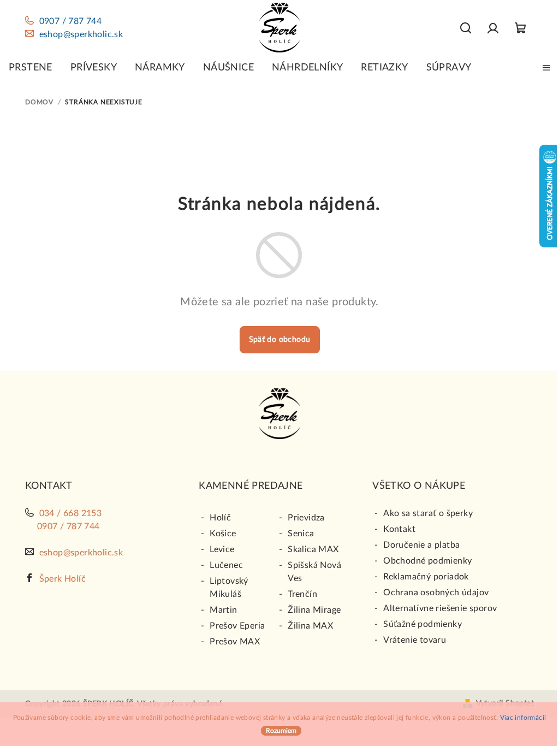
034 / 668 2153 (70, 513)
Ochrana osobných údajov (436, 592)
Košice (223, 533)
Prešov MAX (235, 641)
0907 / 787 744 (70, 21)
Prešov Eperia (237, 625)
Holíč (220, 517)
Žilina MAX (310, 625)
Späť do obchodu (280, 340)
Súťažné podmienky (422, 624)
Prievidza (306, 517)
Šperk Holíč (62, 579)
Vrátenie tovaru (414, 640)
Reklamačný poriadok (426, 576)
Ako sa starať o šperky (428, 513)
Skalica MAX (313, 549)
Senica (301, 533)
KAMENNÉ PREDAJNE (250, 486)
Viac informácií (523, 717)
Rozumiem (281, 730)
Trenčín (302, 594)
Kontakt (399, 529)
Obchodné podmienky (427, 560)
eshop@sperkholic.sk (81, 34)
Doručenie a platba (421, 545)
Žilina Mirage (314, 610)
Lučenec (226, 565)
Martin (223, 610)
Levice (222, 549)
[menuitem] (30, 67)
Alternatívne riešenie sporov (440, 608)
